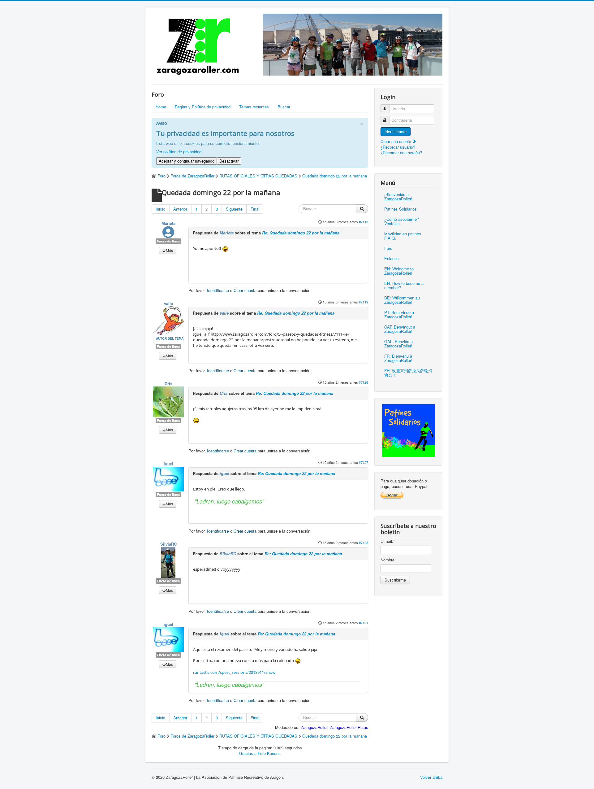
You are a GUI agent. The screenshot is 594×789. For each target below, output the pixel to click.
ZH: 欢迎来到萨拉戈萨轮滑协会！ (408, 373)
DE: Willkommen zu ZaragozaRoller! (402, 300)
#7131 (363, 622)
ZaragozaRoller (314, 727)
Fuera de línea (168, 241)
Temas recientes (254, 107)
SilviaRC (168, 544)
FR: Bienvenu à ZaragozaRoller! (398, 358)
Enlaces (391, 258)
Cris (168, 383)
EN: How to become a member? (404, 285)
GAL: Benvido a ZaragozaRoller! (398, 343)
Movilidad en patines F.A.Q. (402, 236)
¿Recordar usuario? (398, 147)
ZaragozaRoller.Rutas (349, 727)
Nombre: (388, 560)
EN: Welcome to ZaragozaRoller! (399, 271)
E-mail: (388, 541)
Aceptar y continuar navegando (186, 161)
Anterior (180, 209)
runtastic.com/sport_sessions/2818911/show (234, 672)
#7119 (363, 301)
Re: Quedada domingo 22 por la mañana (300, 233)
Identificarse (218, 290)
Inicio (160, 209)
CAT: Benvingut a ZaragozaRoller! (399, 329)
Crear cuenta (245, 290)
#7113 (363, 221)
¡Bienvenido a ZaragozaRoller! (398, 196)
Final (255, 209)
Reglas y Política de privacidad (202, 107)
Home (161, 107)
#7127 (363, 462)
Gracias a (247, 753)
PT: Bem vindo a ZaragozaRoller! (399, 314)
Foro (388, 248)
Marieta (168, 223)
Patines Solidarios (400, 209)
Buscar (284, 107)
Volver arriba (431, 777)
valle (168, 303)
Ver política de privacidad (178, 152)
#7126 (363, 382)
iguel (168, 464)
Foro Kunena (269, 753)
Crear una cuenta (396, 141)
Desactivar (229, 161)
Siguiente (234, 209)
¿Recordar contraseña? (401, 152)
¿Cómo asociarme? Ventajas (401, 221)
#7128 (363, 542)
